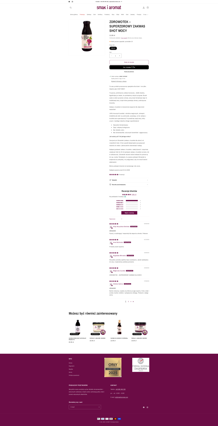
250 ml (113, 48)
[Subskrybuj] (99, 407)
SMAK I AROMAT (106, 422)
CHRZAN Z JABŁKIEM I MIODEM (97, 338)
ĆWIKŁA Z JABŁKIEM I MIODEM (139, 338)
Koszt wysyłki (124, 38)
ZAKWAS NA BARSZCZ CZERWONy (119, 338)
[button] (71, 8)
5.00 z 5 (134, 194)
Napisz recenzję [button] (129, 213)
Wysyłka (71, 369)
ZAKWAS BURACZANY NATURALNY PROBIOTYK (77, 339)
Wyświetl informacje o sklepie (118, 81)
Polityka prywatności (74, 375)
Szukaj (70, 363)
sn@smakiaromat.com (121, 397)
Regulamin (71, 366)
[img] (113, 224)
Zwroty (70, 372)
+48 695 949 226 (121, 389)
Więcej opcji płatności (129, 71)
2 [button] (128, 301)
